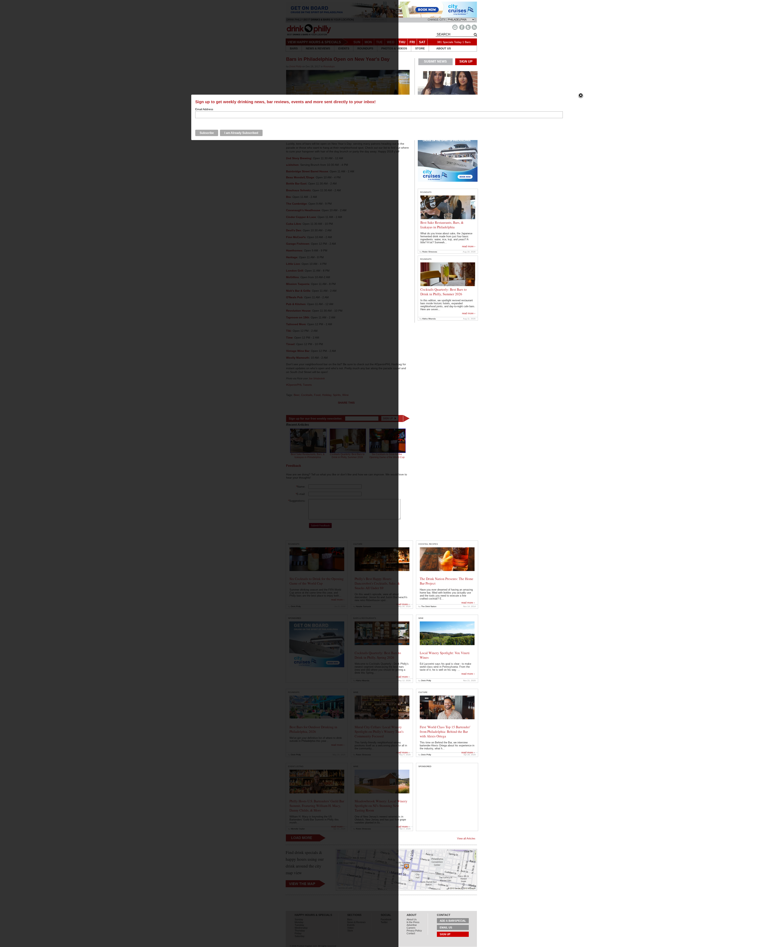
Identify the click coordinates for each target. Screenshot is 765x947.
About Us (412, 919)
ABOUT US (443, 48)
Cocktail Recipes (428, 544)
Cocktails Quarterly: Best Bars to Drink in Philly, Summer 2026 (443, 291)
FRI (412, 42)
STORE (420, 48)
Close (581, 96)
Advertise (412, 925)
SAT (422, 42)
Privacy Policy (414, 930)
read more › (468, 246)
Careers (411, 927)
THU (402, 42)
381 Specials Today (449, 42)
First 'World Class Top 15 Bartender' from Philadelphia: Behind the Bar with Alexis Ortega (445, 731)
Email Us (446, 927)
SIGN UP (466, 61)
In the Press (413, 922)
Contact (411, 933)
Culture (423, 692)
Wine (421, 618)
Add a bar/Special (453, 920)
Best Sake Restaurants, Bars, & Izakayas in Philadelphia (442, 224)
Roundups (426, 192)
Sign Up (445, 934)
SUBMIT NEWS (435, 61)
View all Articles (466, 838)
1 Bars (466, 42)
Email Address (204, 109)
